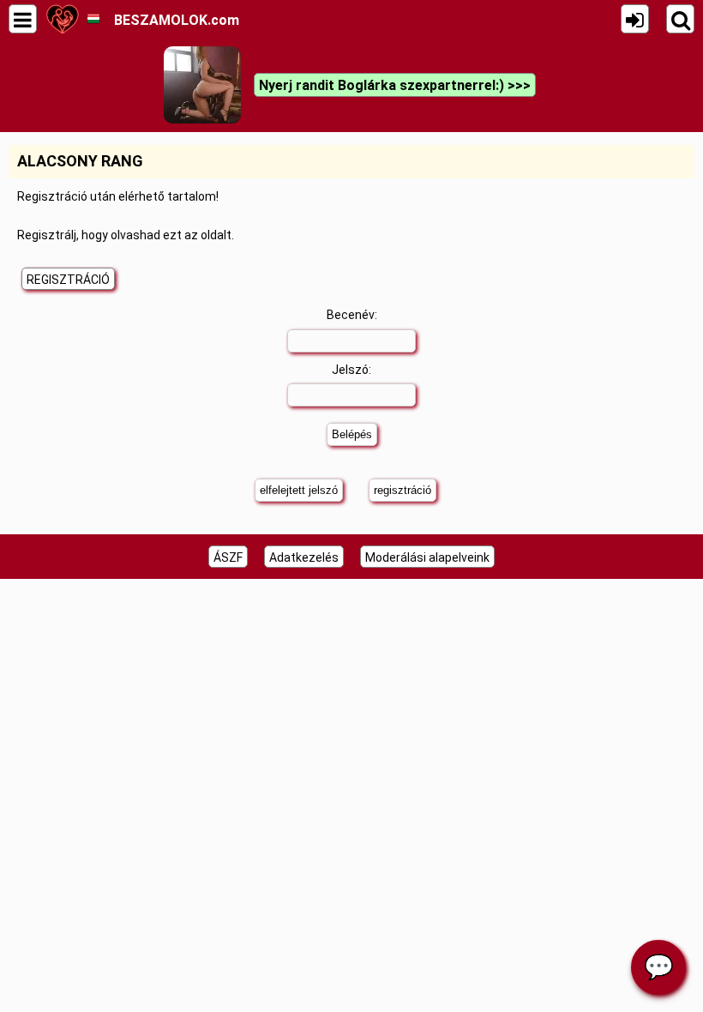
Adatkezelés (304, 557)
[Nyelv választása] (93, 18)
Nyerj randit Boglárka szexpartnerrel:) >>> (395, 85)
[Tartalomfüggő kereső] (680, 18)
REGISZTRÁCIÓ (68, 279)
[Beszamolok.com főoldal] (62, 19)
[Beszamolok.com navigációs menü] (23, 18)
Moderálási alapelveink (427, 557)
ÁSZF (228, 557)
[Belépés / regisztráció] (635, 18)
